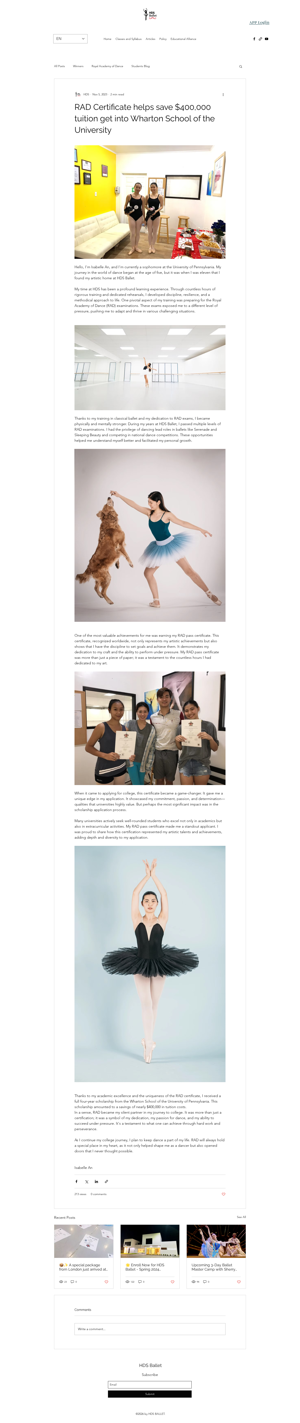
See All (241, 1217)
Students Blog (140, 66)
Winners (78, 66)
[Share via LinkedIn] (96, 1181)
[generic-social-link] (260, 39)
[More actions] (223, 94)
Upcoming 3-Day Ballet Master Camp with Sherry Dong (213, 1267)
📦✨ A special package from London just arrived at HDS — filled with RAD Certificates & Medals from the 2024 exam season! (82, 1267)
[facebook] (254, 39)
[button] (241, 66)
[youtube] (266, 39)
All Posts (59, 66)
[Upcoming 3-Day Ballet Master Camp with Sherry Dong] (216, 1241)
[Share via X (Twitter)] (86, 1181)
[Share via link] (106, 1181)
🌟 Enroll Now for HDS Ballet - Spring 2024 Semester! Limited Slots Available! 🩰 (146, 1267)
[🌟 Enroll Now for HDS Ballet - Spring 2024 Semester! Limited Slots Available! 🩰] (150, 1241)
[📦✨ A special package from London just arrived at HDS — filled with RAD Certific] (83, 1241)
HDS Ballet (150, 1365)
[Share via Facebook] (76, 1181)
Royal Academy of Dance (107, 66)
